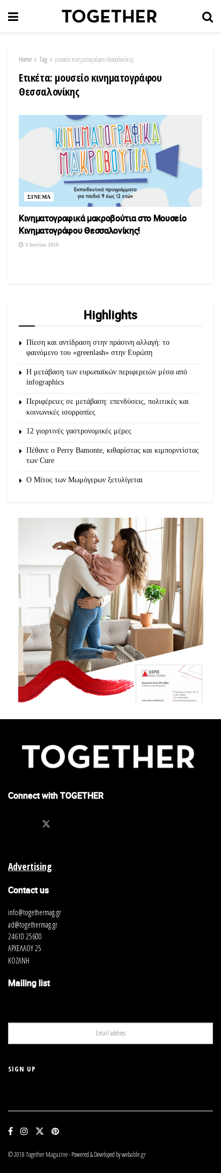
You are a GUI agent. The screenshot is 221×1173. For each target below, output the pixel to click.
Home (25, 59)
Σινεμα (38, 197)
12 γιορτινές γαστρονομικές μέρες (78, 431)
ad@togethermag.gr (32, 924)
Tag (43, 59)
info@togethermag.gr (34, 912)
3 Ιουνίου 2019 (41, 245)
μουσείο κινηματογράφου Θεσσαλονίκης (94, 59)
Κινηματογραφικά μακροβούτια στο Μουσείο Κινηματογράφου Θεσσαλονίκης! (103, 224)
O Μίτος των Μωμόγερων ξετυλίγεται (84, 480)
